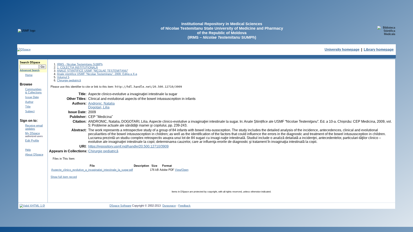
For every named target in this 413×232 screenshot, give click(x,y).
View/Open (181, 169)
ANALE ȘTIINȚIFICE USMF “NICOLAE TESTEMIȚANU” (92, 70)
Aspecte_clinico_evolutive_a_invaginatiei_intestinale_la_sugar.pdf (92, 169)
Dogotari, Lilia (98, 107)
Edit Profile (32, 140)
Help (28, 149)
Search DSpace (30, 62)
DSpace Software (120, 205)
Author (29, 102)
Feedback (184, 205)
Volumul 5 (63, 77)
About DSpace (34, 154)
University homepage (342, 49)
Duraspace (169, 205)
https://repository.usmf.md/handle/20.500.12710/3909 (128, 146)
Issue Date (32, 97)
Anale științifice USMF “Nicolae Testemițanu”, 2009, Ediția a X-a (97, 74)
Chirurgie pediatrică (69, 80)
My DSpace (32, 133)
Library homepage (379, 49)
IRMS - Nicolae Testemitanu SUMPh (80, 64)
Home (28, 75)
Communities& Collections (33, 91)
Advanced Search (30, 70)
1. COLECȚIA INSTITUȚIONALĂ (77, 67)
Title (28, 106)
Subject (30, 111)
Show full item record (64, 177)
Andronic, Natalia (101, 103)
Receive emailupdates (34, 127)
